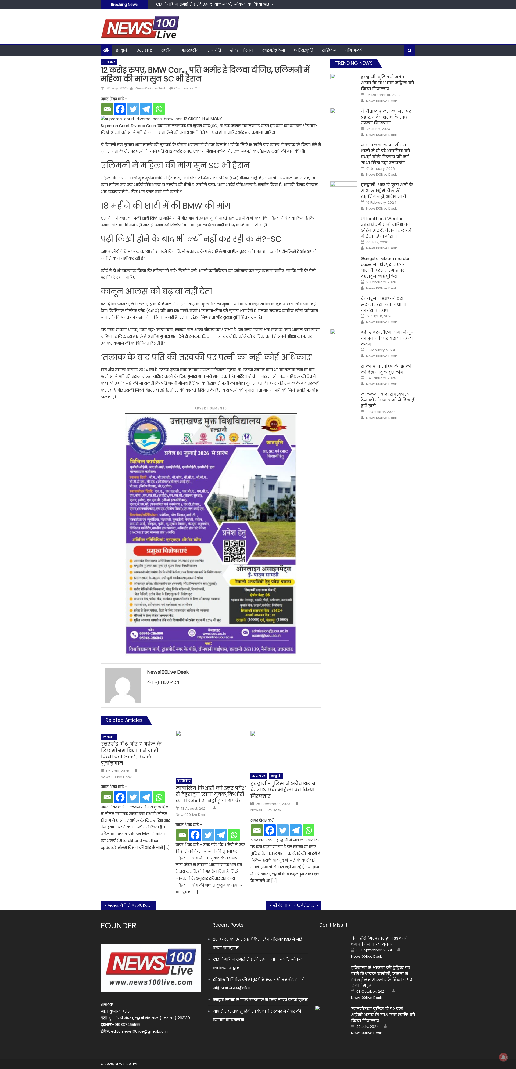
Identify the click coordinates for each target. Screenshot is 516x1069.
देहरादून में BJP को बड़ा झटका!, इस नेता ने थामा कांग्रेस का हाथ (383, 304)
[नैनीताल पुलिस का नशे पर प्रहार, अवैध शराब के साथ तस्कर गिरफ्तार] (343, 117)
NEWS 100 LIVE (126, 1063)
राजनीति (214, 50)
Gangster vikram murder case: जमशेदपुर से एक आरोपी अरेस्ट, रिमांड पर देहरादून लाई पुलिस (385, 267)
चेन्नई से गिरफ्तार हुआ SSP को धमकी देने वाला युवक (379, 941)
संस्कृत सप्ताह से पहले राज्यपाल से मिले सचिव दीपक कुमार (260, 999)
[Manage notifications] (503, 1057)
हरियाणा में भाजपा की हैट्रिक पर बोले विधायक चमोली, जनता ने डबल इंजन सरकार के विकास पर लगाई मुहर (381, 976)
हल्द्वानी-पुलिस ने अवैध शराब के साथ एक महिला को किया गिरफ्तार (282, 789)
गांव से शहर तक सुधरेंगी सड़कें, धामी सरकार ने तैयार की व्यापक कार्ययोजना (257, 1016)
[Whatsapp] (159, 109)
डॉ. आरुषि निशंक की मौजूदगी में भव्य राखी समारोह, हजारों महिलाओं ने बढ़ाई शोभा (221, 6)
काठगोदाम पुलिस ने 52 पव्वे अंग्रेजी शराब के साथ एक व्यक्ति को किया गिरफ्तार (383, 1015)
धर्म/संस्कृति (303, 50)
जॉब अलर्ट (353, 50)
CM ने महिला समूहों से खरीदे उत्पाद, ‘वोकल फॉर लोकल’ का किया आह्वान (258, 964)
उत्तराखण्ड (144, 50)
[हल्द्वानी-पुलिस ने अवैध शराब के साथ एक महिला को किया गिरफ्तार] (285, 750)
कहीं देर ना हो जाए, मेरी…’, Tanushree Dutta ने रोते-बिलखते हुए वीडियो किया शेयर (295, 905)
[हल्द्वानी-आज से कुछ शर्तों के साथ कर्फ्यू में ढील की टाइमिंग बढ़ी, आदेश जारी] (343, 191)
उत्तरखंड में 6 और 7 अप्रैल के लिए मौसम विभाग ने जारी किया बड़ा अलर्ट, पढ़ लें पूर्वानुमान (131, 753)
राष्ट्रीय (166, 50)
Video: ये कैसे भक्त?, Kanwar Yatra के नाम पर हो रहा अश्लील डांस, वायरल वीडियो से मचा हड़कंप (132, 905)
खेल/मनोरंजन (241, 50)
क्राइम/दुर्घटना (273, 50)
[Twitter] (133, 109)
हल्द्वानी (122, 50)
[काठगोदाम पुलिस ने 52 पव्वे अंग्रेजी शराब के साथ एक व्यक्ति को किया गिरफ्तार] (331, 1017)
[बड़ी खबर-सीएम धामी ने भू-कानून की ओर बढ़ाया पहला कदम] (343, 338)
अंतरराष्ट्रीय (190, 50)
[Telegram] (146, 109)
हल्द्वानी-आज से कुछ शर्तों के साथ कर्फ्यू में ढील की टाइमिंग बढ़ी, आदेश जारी (387, 190)
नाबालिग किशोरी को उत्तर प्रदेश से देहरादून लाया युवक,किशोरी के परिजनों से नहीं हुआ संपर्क (211, 794)
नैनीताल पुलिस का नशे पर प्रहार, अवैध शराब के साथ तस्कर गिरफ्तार (386, 117)
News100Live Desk (150, 88)
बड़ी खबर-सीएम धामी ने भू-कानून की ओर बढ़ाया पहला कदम (387, 338)
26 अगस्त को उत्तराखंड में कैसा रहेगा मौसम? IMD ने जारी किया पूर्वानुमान (258, 943)
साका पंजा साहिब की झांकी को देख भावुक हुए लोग (386, 369)
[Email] (107, 109)
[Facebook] (120, 109)
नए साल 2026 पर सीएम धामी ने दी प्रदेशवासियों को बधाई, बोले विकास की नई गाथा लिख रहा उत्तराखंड (385, 154)
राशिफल (329, 50)
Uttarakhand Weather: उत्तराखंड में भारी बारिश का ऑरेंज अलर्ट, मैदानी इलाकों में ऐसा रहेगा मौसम (386, 227)
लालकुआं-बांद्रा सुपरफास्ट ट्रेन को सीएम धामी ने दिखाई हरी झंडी (387, 400)
